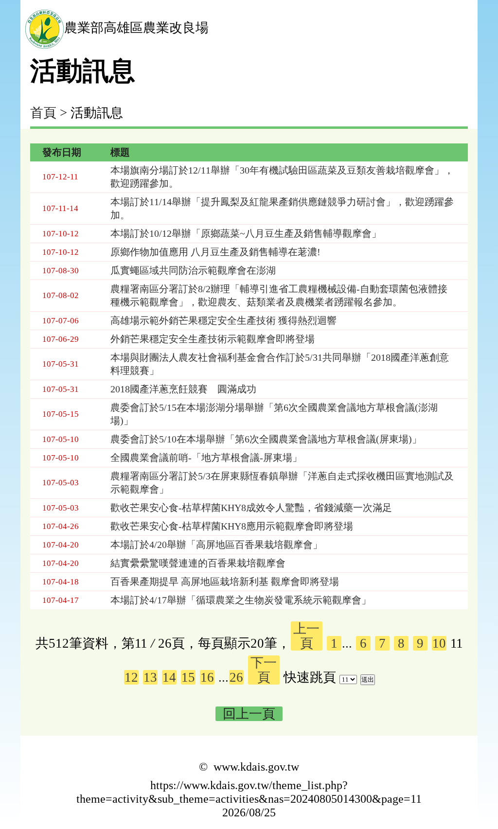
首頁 (43, 113)
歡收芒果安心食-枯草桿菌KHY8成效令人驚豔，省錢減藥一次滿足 (251, 507)
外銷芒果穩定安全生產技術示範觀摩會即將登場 (212, 339)
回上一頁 (249, 713)
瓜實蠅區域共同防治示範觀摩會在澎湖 (193, 270)
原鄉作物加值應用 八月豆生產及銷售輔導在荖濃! (215, 252)
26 (236, 677)
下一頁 (263, 670)
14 (169, 677)
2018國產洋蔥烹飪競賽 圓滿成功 (183, 389)
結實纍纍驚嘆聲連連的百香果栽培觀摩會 (197, 563)
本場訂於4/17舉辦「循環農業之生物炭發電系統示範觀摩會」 (240, 600)
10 (439, 643)
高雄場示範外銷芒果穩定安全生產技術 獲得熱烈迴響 (223, 320)
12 (131, 677)
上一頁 (306, 636)
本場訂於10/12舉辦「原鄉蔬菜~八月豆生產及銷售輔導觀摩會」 (245, 233)
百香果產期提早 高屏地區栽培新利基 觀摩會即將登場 (224, 581)
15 (188, 677)
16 (207, 677)
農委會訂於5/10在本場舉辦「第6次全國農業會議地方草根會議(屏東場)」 (266, 439)
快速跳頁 (310, 677)
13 (150, 677)
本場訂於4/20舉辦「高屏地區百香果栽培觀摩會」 (216, 544)
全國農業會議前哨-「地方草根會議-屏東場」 (206, 457)
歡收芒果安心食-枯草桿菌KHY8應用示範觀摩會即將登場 (231, 526)
